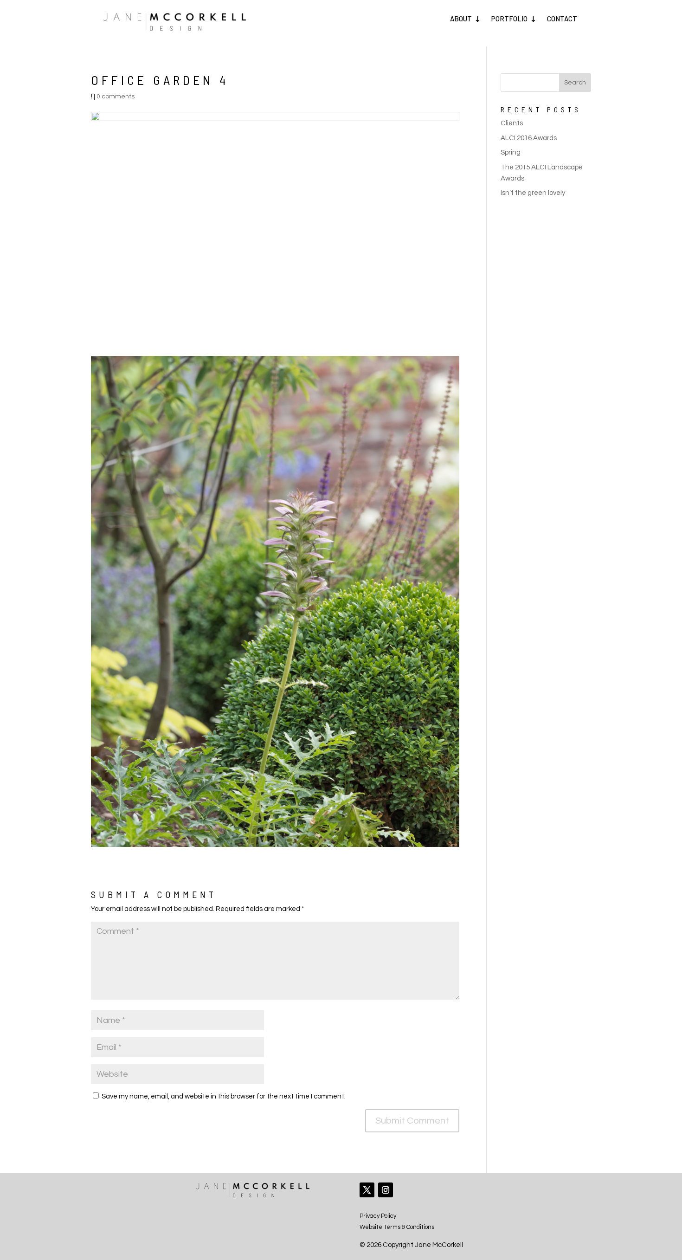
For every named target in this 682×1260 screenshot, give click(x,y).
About (461, 18)
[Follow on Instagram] (385, 1189)
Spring (511, 152)
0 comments (116, 96)
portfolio (509, 18)
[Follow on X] (367, 1189)
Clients (512, 123)
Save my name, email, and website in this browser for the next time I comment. (224, 1096)
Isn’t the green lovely (533, 192)
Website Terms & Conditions (397, 1227)
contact (562, 18)
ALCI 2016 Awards (529, 138)
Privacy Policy (378, 1216)
